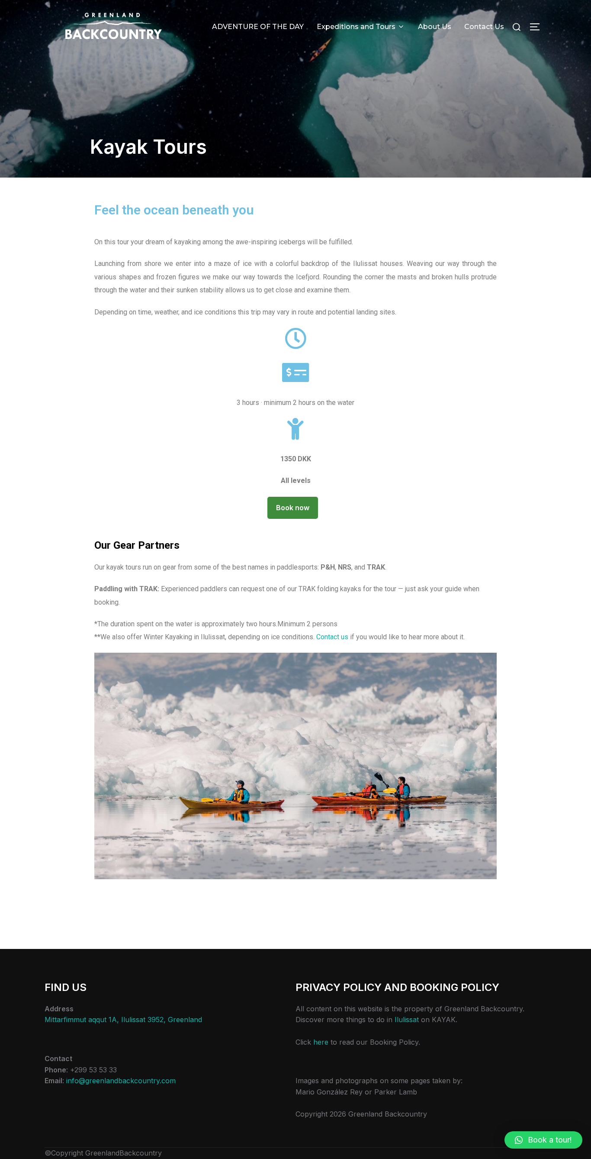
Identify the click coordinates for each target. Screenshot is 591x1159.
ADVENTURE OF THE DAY (258, 27)
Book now (292, 507)
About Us (434, 27)
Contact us (332, 637)
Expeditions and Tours (356, 27)
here (320, 1042)
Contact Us (484, 27)
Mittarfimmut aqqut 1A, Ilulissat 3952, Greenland (123, 1019)
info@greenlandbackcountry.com (121, 1080)
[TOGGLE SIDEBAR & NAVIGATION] (537, 26)
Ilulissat (407, 1019)
